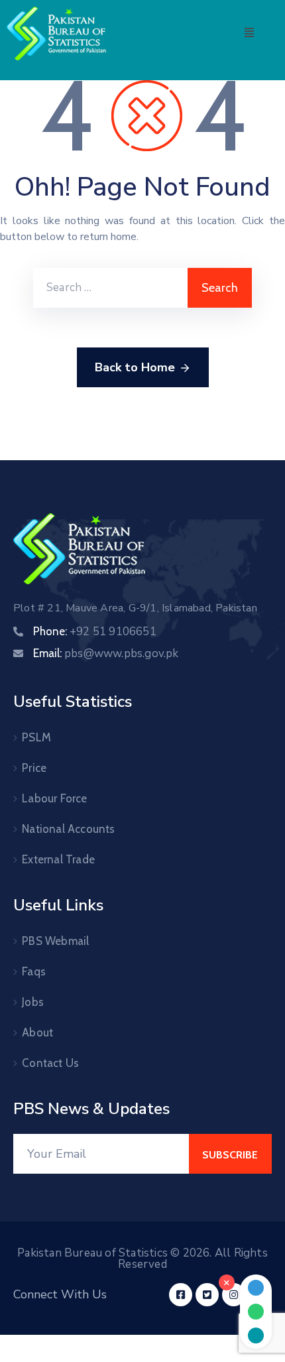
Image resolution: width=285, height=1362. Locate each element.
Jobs (33, 1002)
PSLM (36, 737)
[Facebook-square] (180, 1294)
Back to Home (135, 367)
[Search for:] (110, 288)
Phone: (94, 631)
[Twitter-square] (207, 1294)
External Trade (58, 859)
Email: (106, 653)
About (37, 1032)
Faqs (34, 971)
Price (34, 767)
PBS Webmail (55, 941)
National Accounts (68, 829)
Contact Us (50, 1063)
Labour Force (54, 798)
